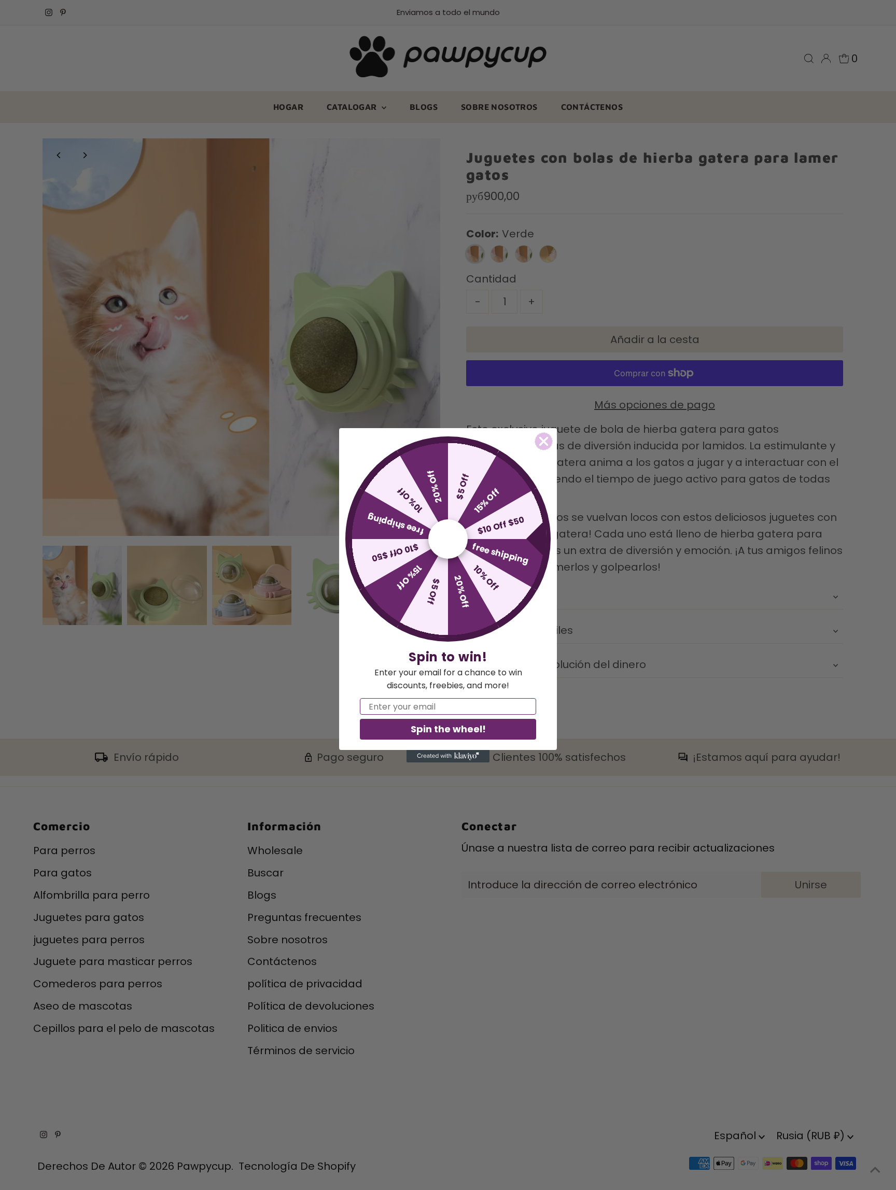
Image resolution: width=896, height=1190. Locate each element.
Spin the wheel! (448, 728)
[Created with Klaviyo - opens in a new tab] (448, 756)
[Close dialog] (544, 441)
